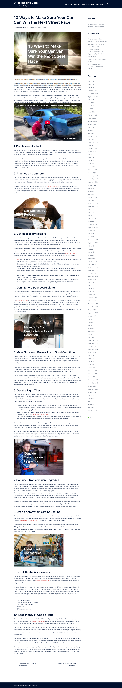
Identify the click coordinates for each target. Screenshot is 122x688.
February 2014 (92, 374)
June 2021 (91, 212)
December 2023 (93, 142)
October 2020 (92, 225)
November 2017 (93, 307)
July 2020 (91, 234)
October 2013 (92, 386)
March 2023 (91, 167)
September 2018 (93, 276)
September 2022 (93, 182)
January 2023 (92, 173)
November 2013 (93, 383)
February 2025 (92, 115)
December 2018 (93, 267)
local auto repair (70, 253)
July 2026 (91, 81)
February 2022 (92, 197)
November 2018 (93, 270)
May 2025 (91, 106)
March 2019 (91, 258)
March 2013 (91, 407)
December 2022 (93, 176)
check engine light (22, 300)
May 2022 (91, 188)
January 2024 (92, 139)
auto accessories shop (42, 580)
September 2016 (93, 349)
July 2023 (91, 154)
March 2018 (91, 295)
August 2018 (92, 279)
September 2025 (93, 97)
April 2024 (91, 130)
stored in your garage (38, 621)
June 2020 (91, 237)
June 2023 (91, 157)
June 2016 (91, 358)
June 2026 (91, 84)
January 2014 (92, 377)
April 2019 (91, 255)
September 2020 (93, 227)
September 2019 (93, 243)
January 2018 (92, 301)
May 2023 (91, 161)
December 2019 (93, 240)
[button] (107, 4)
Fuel (18, 259)
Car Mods (77, 4)
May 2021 (91, 215)
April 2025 (91, 109)
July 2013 (91, 395)
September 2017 (93, 313)
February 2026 (92, 90)
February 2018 (92, 298)
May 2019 (91, 252)
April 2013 (91, 404)
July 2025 (91, 100)
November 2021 (93, 206)
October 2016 (92, 346)
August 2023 (92, 151)
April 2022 (91, 191)
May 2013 (91, 401)
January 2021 (92, 218)
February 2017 (92, 334)
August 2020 (92, 231)
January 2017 (92, 337)
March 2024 (91, 133)
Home (44, 27)
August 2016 (92, 352)
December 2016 (93, 340)
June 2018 (91, 285)
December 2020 (93, 221)
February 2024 (92, 136)
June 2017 (91, 322)
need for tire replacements (41, 414)
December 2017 (93, 304)
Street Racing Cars (26, 2)
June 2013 (91, 398)
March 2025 (91, 112)
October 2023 (92, 148)
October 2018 (92, 273)
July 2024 (91, 127)
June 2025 (91, 103)
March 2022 (91, 194)
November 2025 (93, 94)
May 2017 (91, 325)
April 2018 (91, 291)
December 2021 (93, 203)
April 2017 (91, 328)
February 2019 (92, 261)
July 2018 (91, 282)
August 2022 (92, 185)
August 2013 (92, 392)
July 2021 (91, 209)
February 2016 (92, 371)
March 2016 (91, 368)
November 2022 (93, 179)
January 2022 (92, 200)
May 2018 (91, 288)
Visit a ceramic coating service (29, 520)
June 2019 (91, 249)
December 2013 (93, 380)
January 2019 (92, 264)
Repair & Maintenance (88, 4)
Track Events (99, 4)
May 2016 (91, 361)
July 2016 (91, 355)
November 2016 (93, 343)
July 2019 (91, 246)
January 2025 (92, 118)
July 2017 (91, 319)
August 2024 (92, 124)
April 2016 (91, 365)
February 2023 (92, 170)
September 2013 (93, 389)
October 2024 (92, 121)
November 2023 (93, 145)
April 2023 (91, 164)
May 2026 (91, 87)
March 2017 (91, 331)
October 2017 (92, 310)
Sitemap (34, 685)
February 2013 (92, 410)
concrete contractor (53, 186)
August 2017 (92, 316)
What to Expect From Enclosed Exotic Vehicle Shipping (95, 67)
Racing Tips (68, 4)
